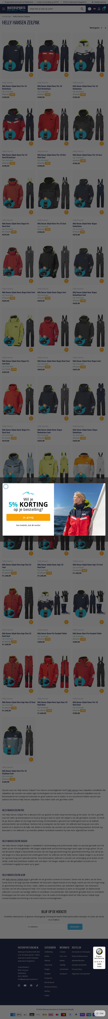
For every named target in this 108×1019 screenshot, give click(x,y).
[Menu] (103, 948)
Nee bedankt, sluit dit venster (28, 525)
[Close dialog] (6, 486)
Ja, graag (28, 517)
